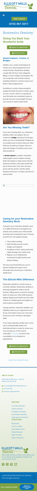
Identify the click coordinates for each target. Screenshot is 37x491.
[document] (18, 245)
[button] (34, 478)
